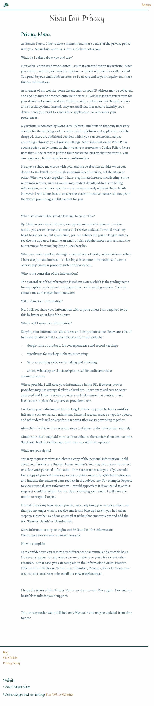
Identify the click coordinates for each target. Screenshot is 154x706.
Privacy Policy (11, 663)
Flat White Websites (59, 694)
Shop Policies (10, 657)
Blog (5, 652)
